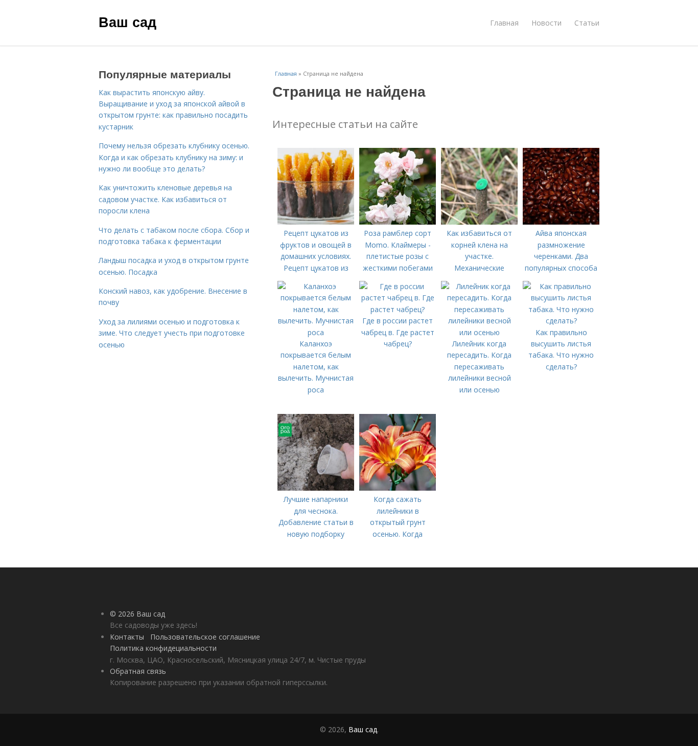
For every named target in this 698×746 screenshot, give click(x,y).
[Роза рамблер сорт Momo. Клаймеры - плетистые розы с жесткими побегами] (397, 222)
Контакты (127, 637)
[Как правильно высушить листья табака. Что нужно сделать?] (561, 320)
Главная (504, 23)
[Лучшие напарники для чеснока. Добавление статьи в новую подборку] (315, 488)
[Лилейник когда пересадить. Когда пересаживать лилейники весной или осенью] (479, 332)
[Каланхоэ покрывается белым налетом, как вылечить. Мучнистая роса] (315, 332)
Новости (546, 23)
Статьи (586, 23)
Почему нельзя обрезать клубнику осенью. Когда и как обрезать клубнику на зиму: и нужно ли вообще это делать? (174, 157)
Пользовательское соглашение (205, 637)
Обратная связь (138, 671)
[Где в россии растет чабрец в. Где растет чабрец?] (397, 309)
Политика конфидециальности (163, 648)
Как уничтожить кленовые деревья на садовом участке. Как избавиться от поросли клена (165, 199)
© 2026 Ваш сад (137, 614)
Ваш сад (127, 21)
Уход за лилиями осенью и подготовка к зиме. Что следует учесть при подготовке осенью (172, 333)
